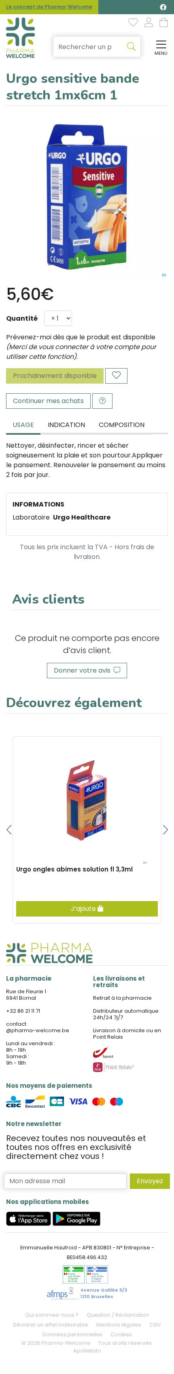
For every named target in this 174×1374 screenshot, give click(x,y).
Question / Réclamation (118, 1314)
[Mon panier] (163, 23)
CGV (155, 1324)
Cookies (121, 1334)
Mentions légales (118, 1324)
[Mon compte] (148, 23)
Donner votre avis (84, 670)
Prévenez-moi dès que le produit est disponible (80, 337)
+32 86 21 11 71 (23, 1011)
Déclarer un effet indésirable (50, 1324)
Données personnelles (72, 1334)
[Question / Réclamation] (102, 401)
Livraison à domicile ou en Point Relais (127, 1034)
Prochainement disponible (55, 375)
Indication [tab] (66, 424)
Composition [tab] (121, 424)
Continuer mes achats (48, 401)
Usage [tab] (23, 424)
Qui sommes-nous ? (52, 1314)
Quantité (22, 318)
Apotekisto (87, 1350)
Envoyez (150, 1181)
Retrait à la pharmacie (122, 998)
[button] (8, 830)
